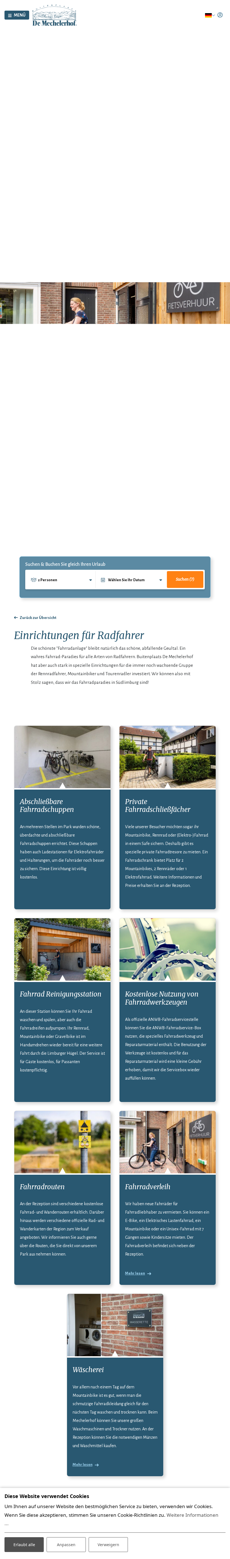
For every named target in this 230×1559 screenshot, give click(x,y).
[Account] (220, 15)
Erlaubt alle (24, 1544)
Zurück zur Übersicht (38, 618)
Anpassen (66, 1544)
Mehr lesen (135, 1273)
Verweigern (108, 1544)
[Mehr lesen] (167, 1142)
